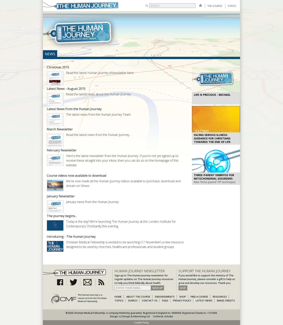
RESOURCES (220, 296)
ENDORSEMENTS (165, 296)
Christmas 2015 (58, 67)
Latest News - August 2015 (66, 89)
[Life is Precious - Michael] (216, 91)
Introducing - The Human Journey (71, 236)
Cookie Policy (141, 322)
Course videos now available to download (76, 175)
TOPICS (232, 6)
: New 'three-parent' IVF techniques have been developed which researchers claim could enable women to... (215, 183)
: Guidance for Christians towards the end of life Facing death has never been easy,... (214, 143)
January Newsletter (61, 196)
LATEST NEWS (204, 300)
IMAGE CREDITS (226, 300)
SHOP (182, 296)
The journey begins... (62, 216)
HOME (118, 296)
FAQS (165, 300)
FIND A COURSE (199, 296)
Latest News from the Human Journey (74, 109)
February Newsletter (62, 150)
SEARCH (132, 300)
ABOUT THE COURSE (138, 296)
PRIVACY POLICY (182, 300)
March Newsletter (60, 129)
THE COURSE (214, 6)
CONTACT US (149, 300)
